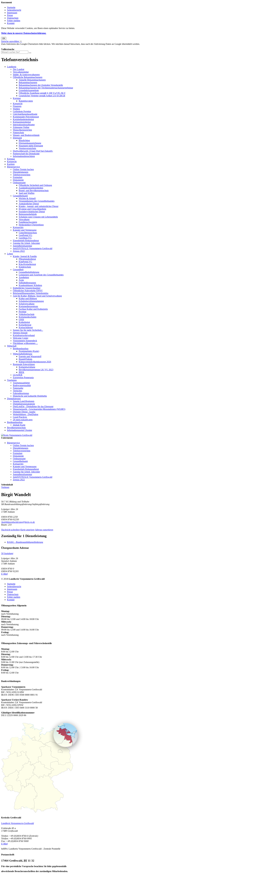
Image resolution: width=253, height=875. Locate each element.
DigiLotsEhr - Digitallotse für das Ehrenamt (33, 406)
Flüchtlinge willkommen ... (25, 343)
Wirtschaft (11, 346)
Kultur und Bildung (28, 298)
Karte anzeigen (27, 529)
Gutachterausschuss (28, 232)
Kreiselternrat (25, 325)
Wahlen (16, 109)
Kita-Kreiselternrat (27, 264)
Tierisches (17, 390)
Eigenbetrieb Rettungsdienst (26, 240)
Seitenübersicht (14, 10)
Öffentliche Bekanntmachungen (27, 77)
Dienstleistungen (20, 172)
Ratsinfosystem (26, 101)
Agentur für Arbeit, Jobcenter (26, 243)
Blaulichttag (24, 140)
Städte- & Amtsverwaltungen (26, 74)
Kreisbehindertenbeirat (23, 119)
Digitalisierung (14, 398)
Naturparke (18, 388)
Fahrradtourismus (21, 393)
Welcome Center (20, 338)
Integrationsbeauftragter (24, 124)
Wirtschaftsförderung (22, 354)
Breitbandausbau (20, 348)
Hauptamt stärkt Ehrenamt (31, 145)
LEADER (17, 375)
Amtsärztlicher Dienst (29, 203)
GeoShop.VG (25, 238)
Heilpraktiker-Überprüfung (31, 224)
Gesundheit (18, 269)
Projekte (22, 311)
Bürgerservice (13, 167)
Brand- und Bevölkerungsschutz (34, 190)
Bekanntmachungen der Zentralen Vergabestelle (41, 85)
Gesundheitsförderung (29, 272)
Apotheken (24, 277)
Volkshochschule (26, 314)
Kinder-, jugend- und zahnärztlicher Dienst (38, 206)
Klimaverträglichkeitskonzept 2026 (35, 361)
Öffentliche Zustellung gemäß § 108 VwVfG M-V (42, 93)
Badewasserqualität (22, 385)
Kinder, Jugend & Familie (25, 256)
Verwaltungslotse (21, 72)
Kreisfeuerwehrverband (24, 335)
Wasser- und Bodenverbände (26, 135)
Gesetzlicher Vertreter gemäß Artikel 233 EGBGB (42, 95)
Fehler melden (13, 20)
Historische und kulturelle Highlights (30, 396)
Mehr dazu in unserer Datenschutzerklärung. (23, 33)
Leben (10, 253)
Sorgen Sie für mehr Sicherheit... (28, 330)
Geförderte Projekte (22, 111)
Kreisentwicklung (27, 367)
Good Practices (20, 417)
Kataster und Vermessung (24, 230)
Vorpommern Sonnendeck (25, 340)
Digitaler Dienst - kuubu (24, 411)
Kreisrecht (17, 103)
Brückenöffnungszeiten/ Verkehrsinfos (30, 293)
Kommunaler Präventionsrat (26, 116)
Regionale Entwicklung (24, 364)
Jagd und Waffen (26, 193)
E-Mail (4, 574)
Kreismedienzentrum (28, 306)
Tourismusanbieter (21, 383)
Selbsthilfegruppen (27, 282)
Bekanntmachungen (28, 82)
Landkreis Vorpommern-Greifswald (17, 823)
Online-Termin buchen (23, 169)
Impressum (12, 12)
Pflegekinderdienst (27, 259)
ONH (21, 319)
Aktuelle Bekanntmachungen (32, 80)
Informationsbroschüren (24, 156)
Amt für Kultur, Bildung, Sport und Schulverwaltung (37, 296)
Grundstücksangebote (29, 90)
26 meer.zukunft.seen (23, 419)
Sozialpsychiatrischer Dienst (32, 211)
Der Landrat (18, 69)
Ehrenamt (17, 138)
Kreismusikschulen (27, 317)
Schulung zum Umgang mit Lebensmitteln (38, 217)
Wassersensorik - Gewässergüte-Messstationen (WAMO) (39, 409)
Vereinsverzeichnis (27, 148)
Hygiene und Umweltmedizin (32, 209)
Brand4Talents (25, 359)
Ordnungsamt (19, 182)
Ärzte (21, 280)
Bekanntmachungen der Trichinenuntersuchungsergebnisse (46, 87)
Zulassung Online (21, 127)
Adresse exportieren (44, 529)
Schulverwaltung (26, 303)
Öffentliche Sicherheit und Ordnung (35, 185)
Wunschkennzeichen (22, 130)
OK (3, 38)
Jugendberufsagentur (22, 246)
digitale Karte (19, 425)
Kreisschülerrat (26, 327)
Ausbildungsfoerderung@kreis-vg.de (18, 522)
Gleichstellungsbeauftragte (25, 114)
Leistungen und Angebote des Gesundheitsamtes (41, 275)
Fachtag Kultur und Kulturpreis (33, 309)
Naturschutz (18, 132)
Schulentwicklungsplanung (31, 301)
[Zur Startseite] (16, 435)
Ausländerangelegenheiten (31, 188)
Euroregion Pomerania (23, 377)
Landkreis (11, 66)
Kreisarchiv (18, 227)
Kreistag (17, 98)
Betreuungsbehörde (28, 214)
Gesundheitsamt (20, 195)
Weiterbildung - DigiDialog (25, 414)
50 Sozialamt (7, 553)
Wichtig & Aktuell (27, 198)
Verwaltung (24, 219)
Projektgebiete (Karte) (29, 351)
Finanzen (17, 106)
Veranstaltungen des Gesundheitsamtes (36, 201)
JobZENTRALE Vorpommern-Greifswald (32, 248)
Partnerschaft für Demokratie (26, 153)
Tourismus (12, 380)
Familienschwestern (28, 222)
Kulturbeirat (24, 322)
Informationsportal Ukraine (19, 430)
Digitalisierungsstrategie (24, 404)
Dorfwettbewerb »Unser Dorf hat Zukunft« (33, 151)
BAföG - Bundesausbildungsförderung (25, 542)
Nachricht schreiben (10, 529)
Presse (10, 15)
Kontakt (10, 23)
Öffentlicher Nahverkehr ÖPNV (28, 290)
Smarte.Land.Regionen (23, 401)
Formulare (17, 177)
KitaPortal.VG (25, 261)
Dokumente (18, 180)
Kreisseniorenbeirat (22, 122)
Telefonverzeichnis (21, 174)
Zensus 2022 (19, 251)
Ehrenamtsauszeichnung (30, 143)
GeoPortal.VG (25, 235)
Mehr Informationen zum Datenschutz (18, 46)
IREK (21, 372)
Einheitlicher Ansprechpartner (26, 288)
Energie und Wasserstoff (30, 356)
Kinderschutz (25, 267)
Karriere (11, 164)
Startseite (11, 7)
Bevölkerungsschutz (16, 427)
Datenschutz (12, 18)
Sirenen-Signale (20, 332)
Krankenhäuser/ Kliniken (30, 285)
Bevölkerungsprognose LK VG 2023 (36, 369)
